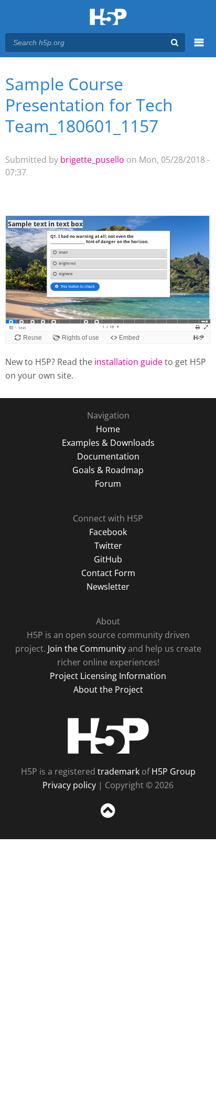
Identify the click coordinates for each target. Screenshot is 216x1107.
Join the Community (87, 648)
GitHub (108, 559)
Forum (108, 483)
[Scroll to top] (108, 818)
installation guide (128, 362)
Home (108, 429)
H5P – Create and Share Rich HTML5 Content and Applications (108, 17)
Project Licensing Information (108, 676)
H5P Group (174, 771)
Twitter (108, 545)
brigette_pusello (92, 159)
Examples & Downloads (108, 442)
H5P (108, 735)
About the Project (108, 689)
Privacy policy (69, 785)
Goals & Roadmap (108, 470)
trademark (118, 771)
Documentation (108, 456)
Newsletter (108, 586)
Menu (199, 48)
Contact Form (108, 573)
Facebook (108, 532)
